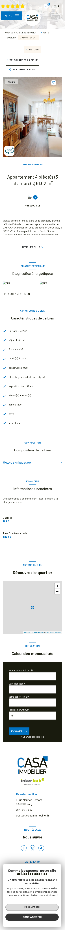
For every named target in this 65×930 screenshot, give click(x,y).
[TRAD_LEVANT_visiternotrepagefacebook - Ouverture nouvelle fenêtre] (24, 848)
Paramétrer (32, 907)
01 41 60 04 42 (24, 809)
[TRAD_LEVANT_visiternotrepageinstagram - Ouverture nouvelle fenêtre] (32, 848)
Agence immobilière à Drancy (20, 32)
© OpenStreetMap (53, 632)
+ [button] (57, 586)
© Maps (38, 632)
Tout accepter (32, 917)
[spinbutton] (32, 716)
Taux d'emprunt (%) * (19, 709)
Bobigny (11, 37)
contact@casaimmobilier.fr (32, 815)
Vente (46, 32)
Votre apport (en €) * (19, 696)
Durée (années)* (17, 683)
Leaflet (27, 632)
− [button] (57, 591)
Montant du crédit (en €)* (21, 670)
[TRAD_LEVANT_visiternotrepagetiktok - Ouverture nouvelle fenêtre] (41, 848)
